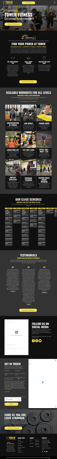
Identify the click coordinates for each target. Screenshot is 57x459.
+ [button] (30, 360)
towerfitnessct (14, 348)
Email (6, 374)
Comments (7, 391)
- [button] (30, 361)
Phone (16, 374)
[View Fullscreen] (30, 364)
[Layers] (55, 360)
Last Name (18, 370)
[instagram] (36, 341)
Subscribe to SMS (8, 379)
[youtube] (40, 341)
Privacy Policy (7, 384)
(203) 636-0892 (45, 445)
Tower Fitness (7, 348)
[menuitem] (22, 440)
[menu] (54, 2)
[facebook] (33, 341)
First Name (7, 370)
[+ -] (42, 383)
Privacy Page (47, 457)
